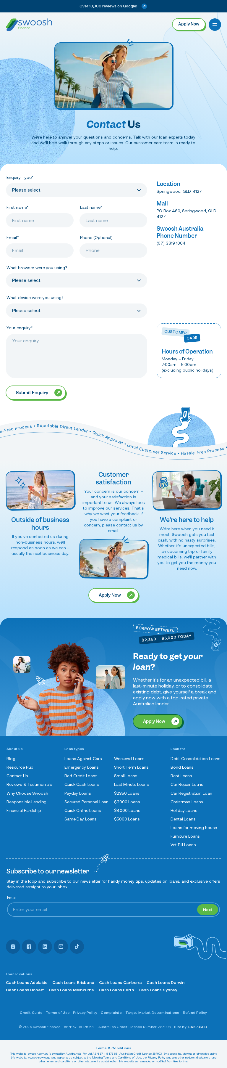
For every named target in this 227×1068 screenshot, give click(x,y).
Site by (180, 1027)
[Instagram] (13, 946)
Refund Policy (195, 1012)
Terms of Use (57, 1012)
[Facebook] (29, 946)
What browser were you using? (37, 267)
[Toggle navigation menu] (215, 24)
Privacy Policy (85, 1012)
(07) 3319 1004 (171, 243)
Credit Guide (31, 1012)
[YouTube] (61, 946)
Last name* (91, 207)
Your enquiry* (20, 327)
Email (12, 897)
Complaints (111, 1012)
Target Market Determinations (152, 1012)
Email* (13, 237)
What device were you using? (35, 297)
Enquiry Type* (20, 177)
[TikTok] (77, 946)
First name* (18, 207)
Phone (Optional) (96, 237)
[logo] (29, 24)
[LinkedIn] (45, 946)
